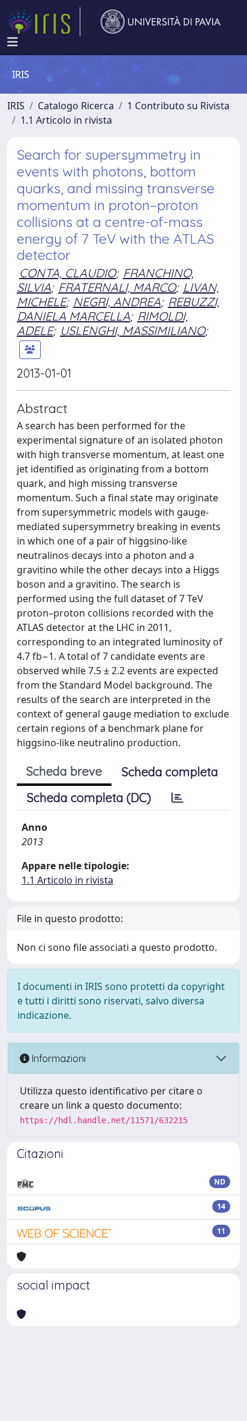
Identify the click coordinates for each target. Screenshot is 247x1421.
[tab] (177, 797)
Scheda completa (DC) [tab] (89, 797)
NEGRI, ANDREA (117, 301)
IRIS (16, 105)
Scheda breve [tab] (64, 771)
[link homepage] (43, 21)
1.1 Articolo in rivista (66, 120)
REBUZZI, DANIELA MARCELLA (118, 309)
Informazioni (57, 1058)
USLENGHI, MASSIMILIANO (132, 330)
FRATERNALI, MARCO (117, 287)
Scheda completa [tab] (170, 771)
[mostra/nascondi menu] (12, 42)
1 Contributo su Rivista (178, 105)
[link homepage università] (160, 21)
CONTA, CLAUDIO (67, 272)
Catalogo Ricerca (76, 105)
